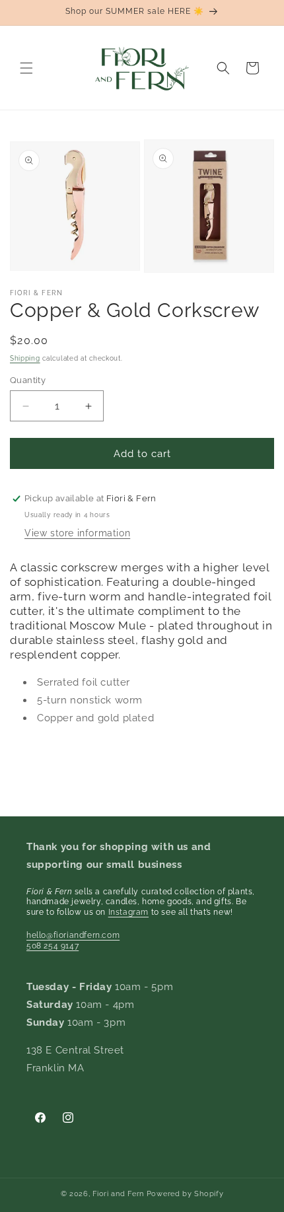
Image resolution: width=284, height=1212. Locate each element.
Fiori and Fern (118, 1194)
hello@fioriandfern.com (73, 935)
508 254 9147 (52, 945)
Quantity (28, 380)
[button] (26, 68)
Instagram (128, 912)
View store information (77, 533)
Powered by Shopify (185, 1194)
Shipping (25, 358)
